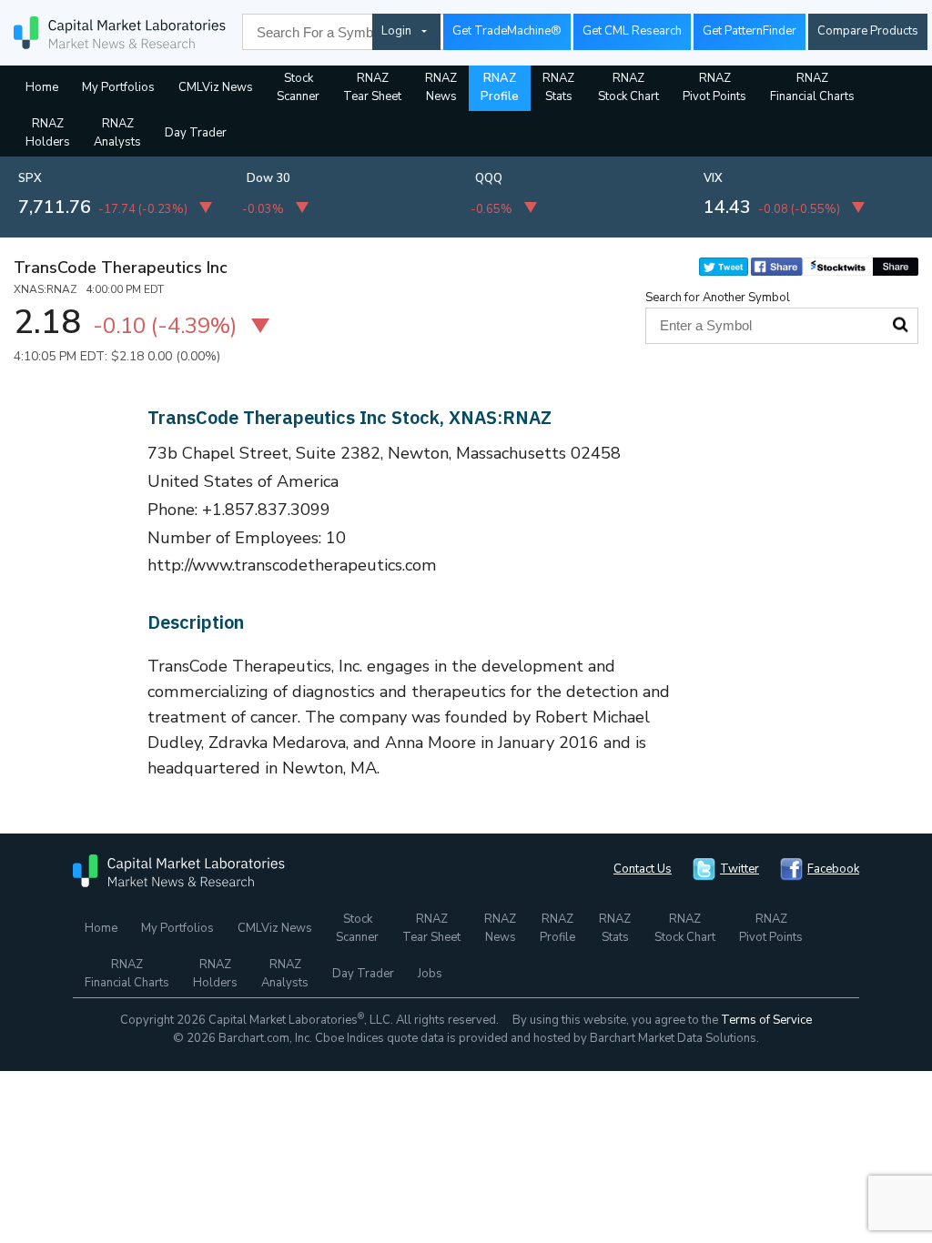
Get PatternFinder (749, 31)
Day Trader (196, 133)
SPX (30, 178)
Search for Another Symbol (717, 297)
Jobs (430, 973)
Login (396, 31)
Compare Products (867, 31)
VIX (713, 178)
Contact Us (642, 869)
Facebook (833, 869)
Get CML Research (632, 31)
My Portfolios (118, 87)
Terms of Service (766, 1020)
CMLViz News (215, 87)
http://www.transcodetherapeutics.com (292, 565)
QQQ (488, 178)
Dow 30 (268, 178)
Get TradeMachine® (507, 31)
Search (900, 325)
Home (41, 87)
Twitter (739, 869)
